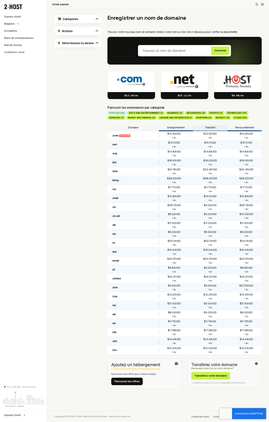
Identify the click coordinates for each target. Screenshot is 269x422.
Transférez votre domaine (210, 375)
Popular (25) (117, 113)
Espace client (12, 16)
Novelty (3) (222, 117)
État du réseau (13, 45)
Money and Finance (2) (141, 117)
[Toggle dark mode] (256, 4)
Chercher (220, 50)
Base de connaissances (18, 38)
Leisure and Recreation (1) (176, 117)
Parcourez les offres (127, 381)
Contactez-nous (14, 52)
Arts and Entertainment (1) (146, 113)
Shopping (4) (203, 117)
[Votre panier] (262, 4)
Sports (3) (216, 113)
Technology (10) (237, 113)
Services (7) (116, 117)
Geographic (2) (196, 113)
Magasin (9, 23)
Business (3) (174, 113)
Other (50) (240, 117)
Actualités (10, 30)
